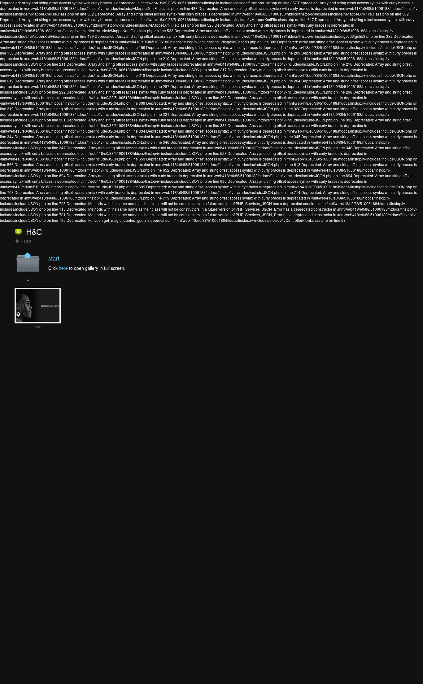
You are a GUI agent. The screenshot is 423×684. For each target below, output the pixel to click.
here (63, 268)
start (27, 240)
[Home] (17, 240)
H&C (34, 231)
